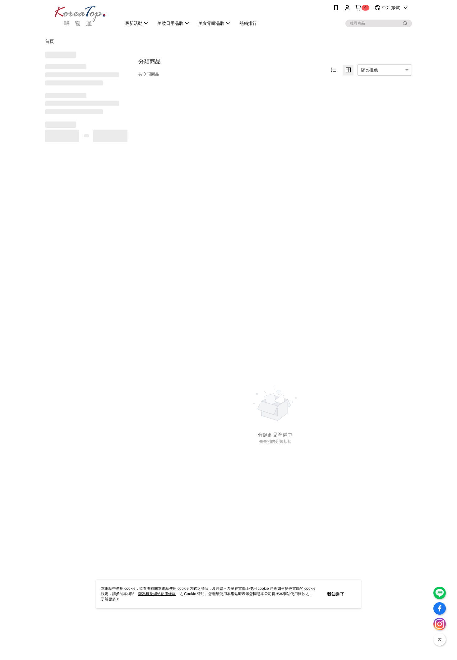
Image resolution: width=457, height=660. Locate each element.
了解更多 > (110, 599)
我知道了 (335, 594)
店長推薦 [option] (369, 69)
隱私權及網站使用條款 (157, 594)
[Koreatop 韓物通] (79, 16)
